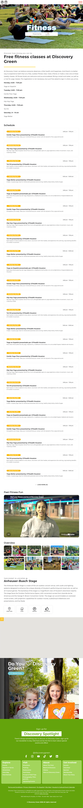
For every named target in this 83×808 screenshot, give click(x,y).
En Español (40, 787)
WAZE (22, 611)
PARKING (34, 611)
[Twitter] (50, 756)
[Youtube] (38, 756)
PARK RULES (47, 611)
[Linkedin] (57, 756)
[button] (41, 485)
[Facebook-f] (26, 756)
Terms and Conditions (15, 787)
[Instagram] (32, 756)
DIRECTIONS (9, 611)
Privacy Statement (30, 787)
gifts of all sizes (44, 793)
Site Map (48, 787)
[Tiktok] (44, 756)
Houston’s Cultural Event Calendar (63, 787)
